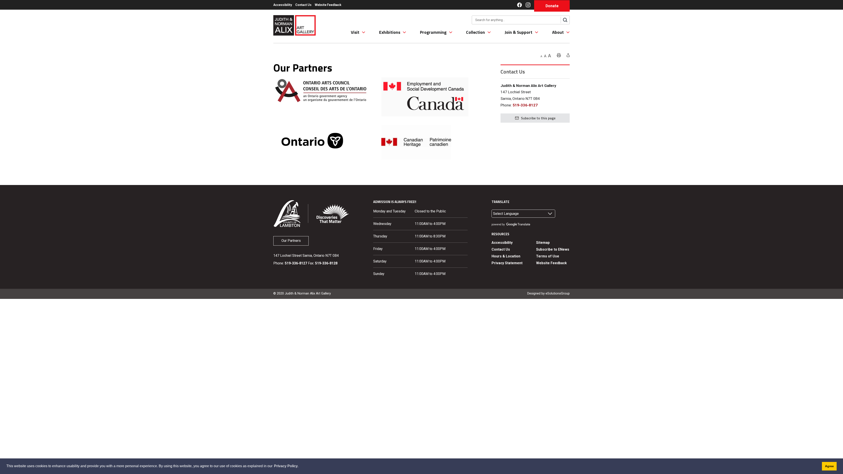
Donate (552, 6)
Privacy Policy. (286, 466)
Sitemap (543, 243)
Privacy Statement (507, 263)
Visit (355, 32)
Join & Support (518, 32)
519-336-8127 (525, 105)
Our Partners (291, 241)
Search (565, 20)
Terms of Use (547, 256)
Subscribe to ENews (552, 249)
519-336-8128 (326, 263)
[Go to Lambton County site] (287, 213)
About (558, 32)
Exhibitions (389, 32)
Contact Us (303, 5)
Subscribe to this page (538, 118)
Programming (433, 32)
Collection (475, 32)
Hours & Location (506, 256)
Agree (829, 466)
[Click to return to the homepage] (294, 25)
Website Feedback (328, 5)
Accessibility (282, 5)
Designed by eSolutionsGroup (548, 293)
